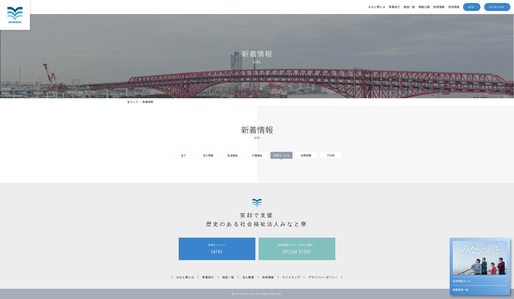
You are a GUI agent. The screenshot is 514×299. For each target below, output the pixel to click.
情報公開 (424, 7)
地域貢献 (453, 7)
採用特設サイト (462, 281)
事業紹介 (394, 7)
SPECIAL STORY (297, 248)
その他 (331, 155)
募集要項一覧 (460, 290)
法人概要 (248, 277)
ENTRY (217, 248)
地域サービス (281, 155)
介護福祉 (257, 155)
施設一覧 (409, 7)
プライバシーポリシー (323, 277)
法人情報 (208, 155)
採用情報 (439, 7)
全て (183, 155)
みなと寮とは (376, 7)
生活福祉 (232, 155)
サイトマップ (291, 277)
